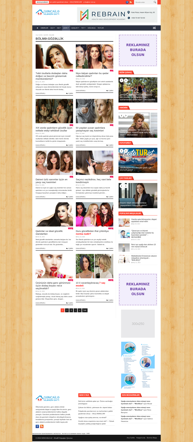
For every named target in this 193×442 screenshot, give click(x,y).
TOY (82, 29)
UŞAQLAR (74, 29)
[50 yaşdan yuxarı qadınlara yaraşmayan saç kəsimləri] (94, 112)
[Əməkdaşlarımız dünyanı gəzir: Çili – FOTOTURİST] (138, 161)
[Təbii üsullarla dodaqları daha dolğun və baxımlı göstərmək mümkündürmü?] (54, 57)
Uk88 (88, 434)
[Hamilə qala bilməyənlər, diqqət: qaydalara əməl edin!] (124, 223)
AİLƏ (51, 29)
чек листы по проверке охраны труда (73, 434)
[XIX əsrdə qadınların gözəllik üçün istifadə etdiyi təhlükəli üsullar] (54, 112)
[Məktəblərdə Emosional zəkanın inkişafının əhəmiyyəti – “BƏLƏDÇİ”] (124, 260)
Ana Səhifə (39, 36)
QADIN (65, 29)
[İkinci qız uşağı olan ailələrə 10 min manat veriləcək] (124, 248)
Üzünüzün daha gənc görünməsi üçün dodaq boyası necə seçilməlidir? (53, 286)
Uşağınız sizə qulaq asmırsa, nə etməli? (68, 2)
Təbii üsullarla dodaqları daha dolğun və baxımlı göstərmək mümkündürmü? (51, 77)
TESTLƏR (101, 29)
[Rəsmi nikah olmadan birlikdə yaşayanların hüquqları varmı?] (138, 196)
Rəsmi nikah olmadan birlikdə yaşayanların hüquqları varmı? (133, 205)
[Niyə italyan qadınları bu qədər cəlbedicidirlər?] (94, 57)
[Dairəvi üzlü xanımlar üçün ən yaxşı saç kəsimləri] (54, 163)
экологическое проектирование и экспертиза (46, 434)
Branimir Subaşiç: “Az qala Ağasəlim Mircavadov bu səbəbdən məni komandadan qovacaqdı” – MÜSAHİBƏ (137, 97)
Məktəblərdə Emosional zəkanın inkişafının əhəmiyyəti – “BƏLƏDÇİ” (144, 259)
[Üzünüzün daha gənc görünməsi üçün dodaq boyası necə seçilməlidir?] (54, 267)
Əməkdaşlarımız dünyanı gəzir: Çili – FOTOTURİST (136, 169)
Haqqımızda (140, 438)
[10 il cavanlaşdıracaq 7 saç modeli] (94, 267)
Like (71, 229)
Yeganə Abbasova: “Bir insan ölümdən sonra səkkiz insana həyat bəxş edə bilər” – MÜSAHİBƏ (137, 133)
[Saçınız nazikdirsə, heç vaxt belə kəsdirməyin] (94, 163)
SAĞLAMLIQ (91, 29)
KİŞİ (58, 29)
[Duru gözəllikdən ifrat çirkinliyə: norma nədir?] (94, 215)
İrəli (85, 311)
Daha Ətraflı (40, 94)
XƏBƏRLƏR (44, 29)
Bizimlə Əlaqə (152, 438)
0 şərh (70, 94)
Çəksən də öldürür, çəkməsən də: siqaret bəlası (95, 408)
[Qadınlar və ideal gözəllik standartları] (54, 215)
